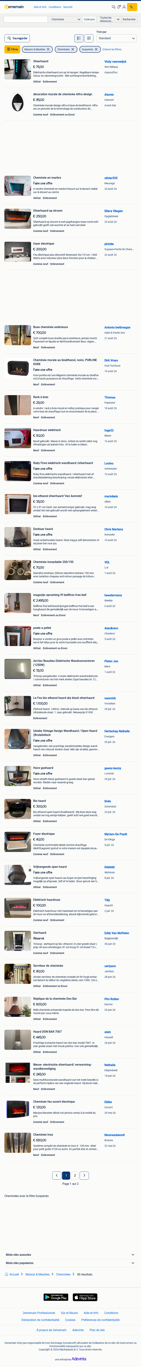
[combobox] (26, 19)
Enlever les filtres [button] (112, 49)
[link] (17, 7)
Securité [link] (67, 7)
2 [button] (75, 1175)
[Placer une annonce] (132, 7)
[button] (118, 7)
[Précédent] (56, 1176)
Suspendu (87, 49)
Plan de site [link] (97, 1330)
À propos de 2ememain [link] (51, 1330)
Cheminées (63, 49)
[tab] (79, 38)
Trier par (101, 31)
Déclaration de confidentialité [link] (40, 1320)
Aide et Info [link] (40, 7)
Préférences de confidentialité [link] (100, 1320)
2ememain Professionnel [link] (39, 1313)
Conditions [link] (55, 7)
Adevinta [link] (78, 1330)
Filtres (14, 49)
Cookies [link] (70, 1320)
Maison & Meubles (34, 49)
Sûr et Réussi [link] (69, 1313)
